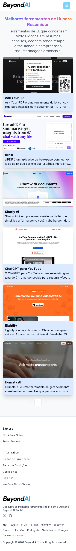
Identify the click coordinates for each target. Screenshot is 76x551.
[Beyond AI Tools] (17, 499)
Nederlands (49, 530)
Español (19, 530)
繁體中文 (46, 524)
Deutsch (7, 530)
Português (33, 530)
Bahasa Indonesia (13, 535)
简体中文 (59, 524)
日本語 (35, 524)
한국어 (24, 524)
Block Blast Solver (13, 435)
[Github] (10, 515)
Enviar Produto (11, 441)
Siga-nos (8, 477)
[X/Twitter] (4, 515)
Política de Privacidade (16, 459)
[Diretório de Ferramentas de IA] (17, 5)
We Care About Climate (16, 484)
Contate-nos (10, 471)
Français (63, 530)
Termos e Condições (15, 465)
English (14, 524)
